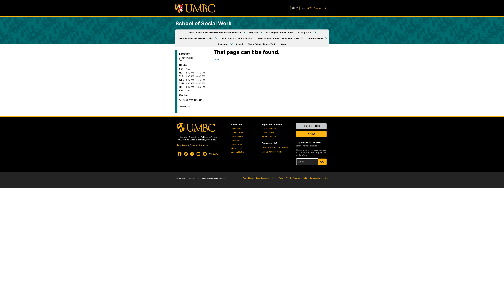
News (283, 44)
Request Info (311, 126)
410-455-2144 (196, 100)
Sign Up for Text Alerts (272, 152)
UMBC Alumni (237, 128)
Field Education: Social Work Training (195, 38)
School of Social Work (203, 23)
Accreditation (248, 178)
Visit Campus (236, 148)
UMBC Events (237, 136)
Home (216, 59)
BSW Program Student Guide (279, 32)
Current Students (315, 38)
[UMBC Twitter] (186, 154)
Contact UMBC (268, 132)
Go (322, 161)
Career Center (237, 132)
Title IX (288, 178)
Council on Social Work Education (236, 38)
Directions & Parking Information (193, 145)
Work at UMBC (237, 152)
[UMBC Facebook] (179, 154)
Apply (295, 8)
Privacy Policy (278, 178)
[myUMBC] (307, 8)
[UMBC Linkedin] (205, 154)
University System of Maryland (198, 178)
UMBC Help (236, 140)
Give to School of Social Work (261, 44)
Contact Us (185, 106)
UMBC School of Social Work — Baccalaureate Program (215, 32)
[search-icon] (326, 8)
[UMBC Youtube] (198, 154)
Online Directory (269, 128)
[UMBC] (195, 8)
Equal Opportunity (263, 178)
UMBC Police (267, 147)
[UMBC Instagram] (192, 154)
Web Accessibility (300, 178)
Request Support (269, 136)
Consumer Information (319, 178)
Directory (318, 8)
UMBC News (236, 144)
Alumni (239, 44)
